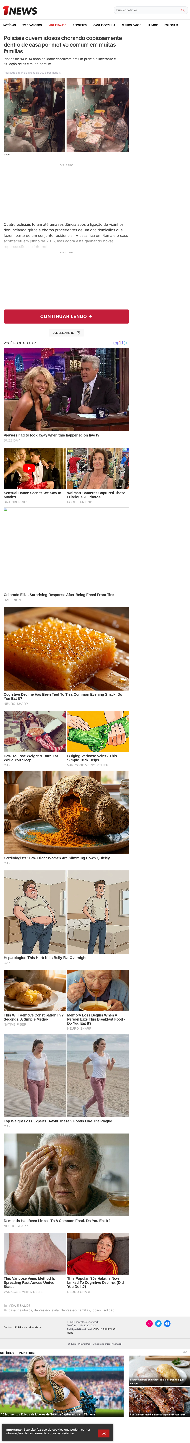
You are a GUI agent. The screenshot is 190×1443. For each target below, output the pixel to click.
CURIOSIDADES (131, 25)
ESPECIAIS (171, 25)
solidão (109, 1310)
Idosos (97, 1310)
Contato (8, 1327)
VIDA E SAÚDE (57, 25)
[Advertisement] (66, 192)
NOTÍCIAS (9, 25)
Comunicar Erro (64, 332)
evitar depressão (64, 1310)
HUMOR (153, 25)
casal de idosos (20, 1310)
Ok (104, 1433)
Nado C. (56, 72)
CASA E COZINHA (104, 25)
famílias (84, 1310)
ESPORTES (80, 25)
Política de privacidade (28, 1327)
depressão (42, 1310)
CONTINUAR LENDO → (66, 316)
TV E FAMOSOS (32, 25)
